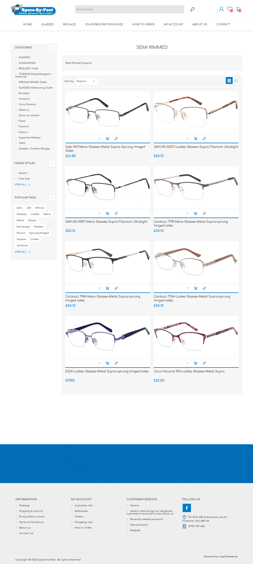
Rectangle (23, 226)
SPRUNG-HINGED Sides (33, 82)
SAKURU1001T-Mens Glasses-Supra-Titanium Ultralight (106, 221)
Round (21, 233)
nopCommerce (228, 556)
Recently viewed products (146, 519)
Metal (20, 220)
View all (20, 184)
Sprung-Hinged (39, 233)
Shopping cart (238, 9)
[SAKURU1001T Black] (107, 187)
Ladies (35, 214)
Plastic (33, 220)
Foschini (24, 126)
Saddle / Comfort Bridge (34, 148)
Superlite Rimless (30, 137)
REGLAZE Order (29, 68)
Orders (79, 516)
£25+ (19, 208)
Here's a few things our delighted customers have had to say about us (150, 512)
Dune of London (29, 115)
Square (21, 239)
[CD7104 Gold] (196, 262)
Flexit (22, 121)
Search (134, 505)
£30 (29, 208)
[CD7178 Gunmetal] (196, 187)
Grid (229, 80)
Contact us (26, 533)
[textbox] (129, 9)
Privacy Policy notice (31, 516)
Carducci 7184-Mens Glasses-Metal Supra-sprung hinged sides (102, 298)
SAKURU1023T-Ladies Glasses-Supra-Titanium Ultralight (196, 147)
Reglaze (135, 530)
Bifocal (40, 208)
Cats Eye (24, 178)
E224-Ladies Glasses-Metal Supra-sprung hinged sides (107, 371)
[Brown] (196, 112)
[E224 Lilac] (107, 337)
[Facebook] (187, 508)
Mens (47, 214)
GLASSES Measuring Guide (36, 87)
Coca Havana (27, 104)
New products (139, 525)
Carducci (24, 99)
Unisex (34, 239)
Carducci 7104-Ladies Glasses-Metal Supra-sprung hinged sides (192, 298)
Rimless (39, 226)
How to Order (83, 527)
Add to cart (107, 138)
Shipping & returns (31, 511)
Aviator (23, 173)
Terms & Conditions (31, 522)
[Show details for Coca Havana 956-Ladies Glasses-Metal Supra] (196, 337)
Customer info (84, 505)
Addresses (81, 511)
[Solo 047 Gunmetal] (107, 112)
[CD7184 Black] (107, 262)
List (236, 80)
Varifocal (22, 245)
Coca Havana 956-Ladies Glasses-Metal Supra (189, 371)
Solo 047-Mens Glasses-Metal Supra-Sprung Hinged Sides (105, 148)
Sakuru (23, 132)
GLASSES (24, 57)
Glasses (21, 214)
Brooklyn (24, 93)
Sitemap (24, 505)
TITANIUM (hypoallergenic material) (33, 75)
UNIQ (22, 143)
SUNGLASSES (27, 63)
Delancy (24, 110)
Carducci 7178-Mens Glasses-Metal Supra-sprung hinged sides (191, 223)
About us (25, 527)
